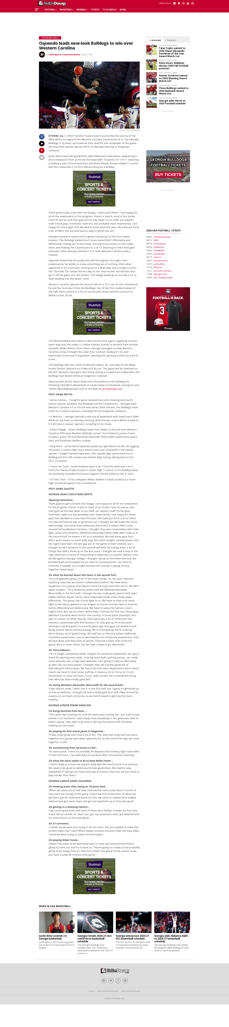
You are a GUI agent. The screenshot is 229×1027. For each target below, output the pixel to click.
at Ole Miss (159, 264)
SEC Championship (163, 277)
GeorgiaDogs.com (112, 388)
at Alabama (159, 253)
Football (50, 9)
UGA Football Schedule (108, 991)
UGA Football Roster (131, 991)
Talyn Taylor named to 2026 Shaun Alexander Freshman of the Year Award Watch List (172, 52)
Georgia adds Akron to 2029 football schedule (172, 102)
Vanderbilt (159, 250)
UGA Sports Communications (64, 54)
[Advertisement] (114, 20)
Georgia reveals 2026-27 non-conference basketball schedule (94, 938)
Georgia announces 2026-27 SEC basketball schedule (132, 937)
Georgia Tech (160, 274)
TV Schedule (109, 9)
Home (91, 991)
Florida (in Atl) (160, 260)
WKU (156, 240)
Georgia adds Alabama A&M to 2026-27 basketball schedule (171, 938)
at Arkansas (160, 243)
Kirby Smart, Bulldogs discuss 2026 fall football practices (173, 65)
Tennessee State (162, 236)
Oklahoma (159, 247)
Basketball (66, 9)
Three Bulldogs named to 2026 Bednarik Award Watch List (174, 90)
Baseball (82, 9)
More (123, 9)
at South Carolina (162, 270)
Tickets (95, 9)
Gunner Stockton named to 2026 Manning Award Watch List (173, 78)
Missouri (158, 267)
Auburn (157, 257)
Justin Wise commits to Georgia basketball (53, 937)
